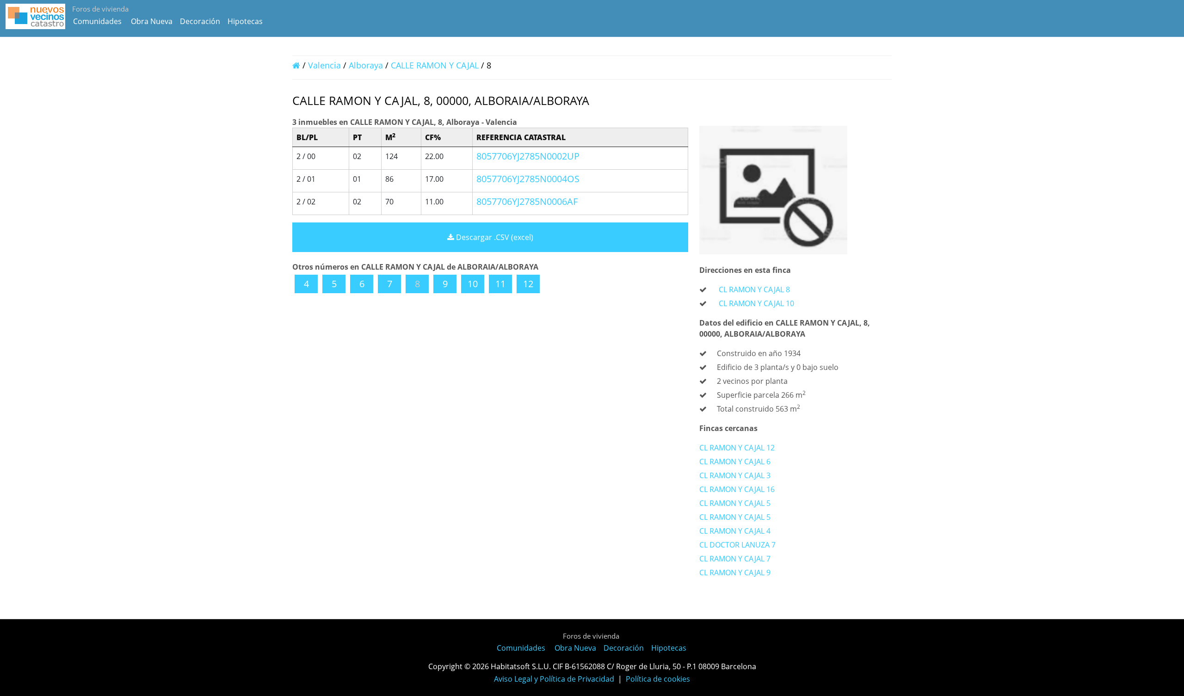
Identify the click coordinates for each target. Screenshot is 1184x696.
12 (528, 283)
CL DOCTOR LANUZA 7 (737, 545)
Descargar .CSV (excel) (493, 237)
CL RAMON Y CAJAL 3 (735, 475)
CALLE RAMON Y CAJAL (436, 65)
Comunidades (97, 21)
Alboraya (366, 65)
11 (500, 283)
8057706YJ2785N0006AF (527, 201)
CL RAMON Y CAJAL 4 (735, 531)
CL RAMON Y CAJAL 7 (735, 559)
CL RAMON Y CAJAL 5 (735, 503)
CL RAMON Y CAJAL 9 (735, 572)
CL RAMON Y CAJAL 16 (737, 489)
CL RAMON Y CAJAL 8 (754, 289)
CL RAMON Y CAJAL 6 (735, 461)
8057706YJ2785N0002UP (528, 156)
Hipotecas (245, 21)
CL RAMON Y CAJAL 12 (737, 448)
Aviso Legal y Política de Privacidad (554, 679)
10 (473, 283)
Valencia (324, 65)
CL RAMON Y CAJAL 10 (756, 303)
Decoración (200, 21)
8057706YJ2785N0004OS (528, 178)
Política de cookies (658, 679)
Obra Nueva (152, 21)
